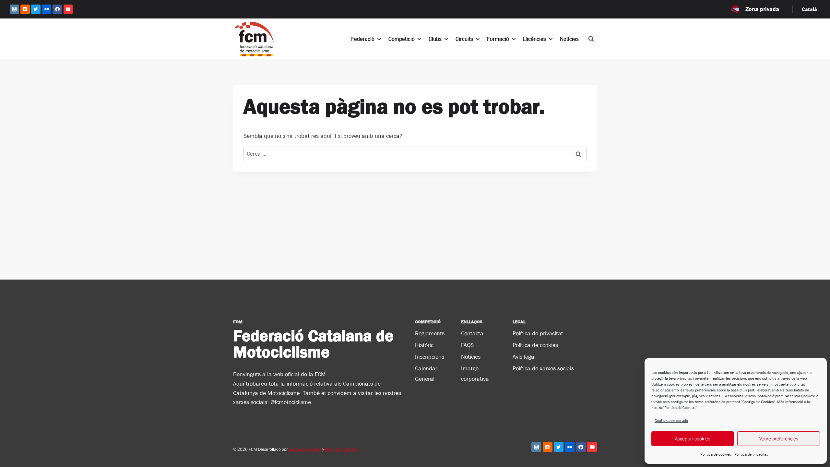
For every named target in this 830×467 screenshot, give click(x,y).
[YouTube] (68, 9)
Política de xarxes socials (543, 368)
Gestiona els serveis (671, 420)
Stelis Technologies (342, 449)
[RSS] (25, 9)
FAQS (467, 345)
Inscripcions (429, 356)
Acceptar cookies (692, 438)
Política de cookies (715, 454)
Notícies (569, 39)
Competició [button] (401, 39)
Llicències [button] (534, 39)
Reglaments (430, 333)
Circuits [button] (464, 39)
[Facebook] (57, 9)
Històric (424, 345)
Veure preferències (778, 438)
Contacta (472, 333)
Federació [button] (362, 39)
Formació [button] (498, 39)
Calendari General (427, 373)
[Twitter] (36, 9)
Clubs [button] (435, 39)
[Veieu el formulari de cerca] (591, 39)
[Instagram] (14, 9)
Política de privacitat (751, 454)
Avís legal (524, 356)
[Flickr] (46, 9)
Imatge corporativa (475, 373)
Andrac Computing (305, 449)
